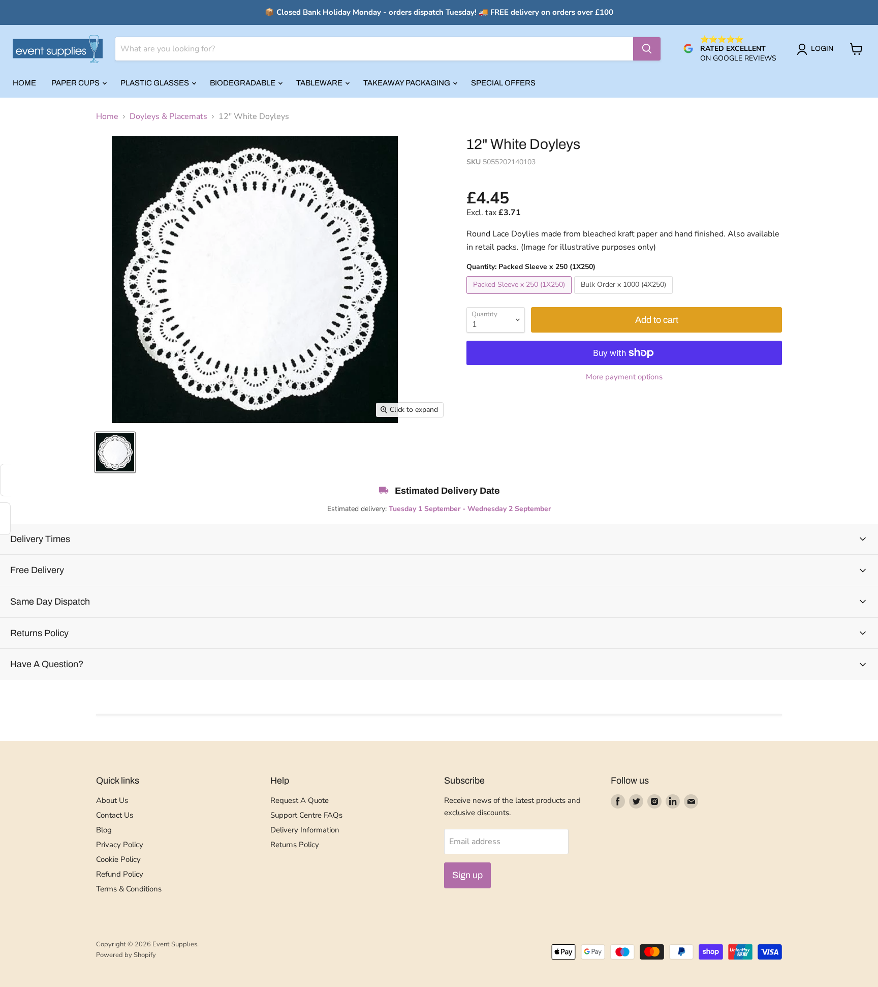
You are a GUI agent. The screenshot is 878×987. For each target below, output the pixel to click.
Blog (104, 830)
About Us (112, 800)
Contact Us (114, 815)
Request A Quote (299, 800)
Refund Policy (119, 874)
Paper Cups (76, 83)
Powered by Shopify (126, 955)
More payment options (624, 377)
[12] (115, 452)
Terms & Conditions (129, 889)
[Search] (647, 49)
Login (822, 48)
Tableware (320, 83)
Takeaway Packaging (407, 83)
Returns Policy (294, 845)
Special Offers (503, 83)
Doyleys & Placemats (168, 116)
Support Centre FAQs (306, 815)
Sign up (467, 875)
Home (24, 83)
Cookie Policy (118, 859)
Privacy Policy (119, 845)
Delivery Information (304, 830)
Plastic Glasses (155, 83)
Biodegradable (243, 83)
